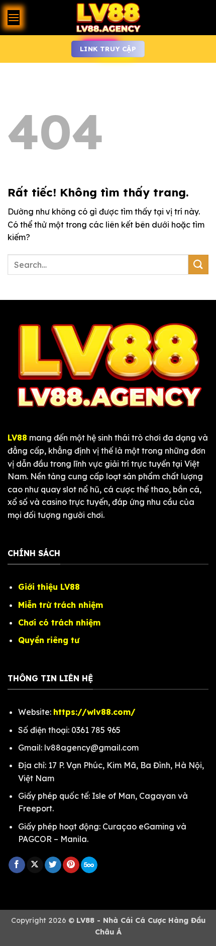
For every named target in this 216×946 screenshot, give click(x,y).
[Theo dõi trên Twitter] (53, 865)
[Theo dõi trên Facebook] (17, 865)
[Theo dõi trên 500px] (89, 865)
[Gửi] (198, 264)
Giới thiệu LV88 (49, 587)
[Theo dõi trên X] (35, 865)
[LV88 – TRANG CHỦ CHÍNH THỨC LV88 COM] (108, 17)
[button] (14, 17)
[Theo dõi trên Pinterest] (71, 865)
